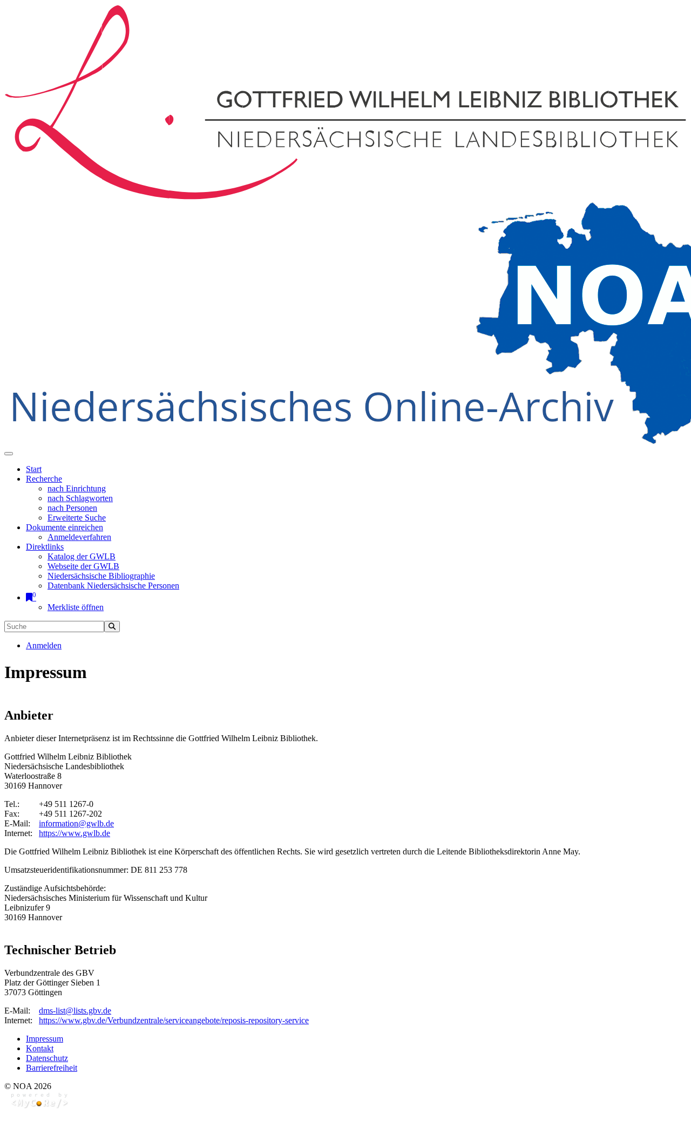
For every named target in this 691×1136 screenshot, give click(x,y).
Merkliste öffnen (76, 607)
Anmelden (44, 645)
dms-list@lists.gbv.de (75, 1010)
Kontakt (39, 1048)
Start (34, 469)
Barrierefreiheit (51, 1067)
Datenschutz (47, 1058)
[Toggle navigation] (8, 453)
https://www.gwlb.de (74, 833)
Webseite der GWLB (83, 566)
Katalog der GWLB (82, 556)
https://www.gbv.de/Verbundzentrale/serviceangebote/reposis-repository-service (174, 1020)
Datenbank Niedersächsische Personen (113, 585)
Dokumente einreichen (64, 527)
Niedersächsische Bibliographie (101, 575)
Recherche (44, 478)
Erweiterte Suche (77, 517)
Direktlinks (45, 546)
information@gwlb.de (76, 823)
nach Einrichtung (77, 488)
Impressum (44, 1038)
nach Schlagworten (80, 498)
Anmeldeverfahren (79, 537)
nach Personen (72, 507)
